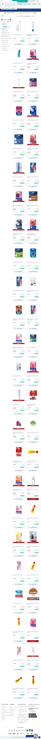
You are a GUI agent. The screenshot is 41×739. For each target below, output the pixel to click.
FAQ (10, 706)
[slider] (1, 19)
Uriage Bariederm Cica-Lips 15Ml (32, 490)
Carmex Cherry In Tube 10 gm (33, 575)
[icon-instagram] (17, 731)
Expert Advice (4, 718)
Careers (35, 0)
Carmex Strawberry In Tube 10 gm (32, 462)
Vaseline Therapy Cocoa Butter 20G (32, 604)
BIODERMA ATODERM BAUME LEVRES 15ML (32, 35)
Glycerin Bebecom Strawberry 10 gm (17, 462)
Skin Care (4, 44)
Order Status (4, 707)
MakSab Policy (12, 715)
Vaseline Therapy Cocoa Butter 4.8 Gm (32, 206)
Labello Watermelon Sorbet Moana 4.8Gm (32, 547)
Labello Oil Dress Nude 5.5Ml (18, 660)
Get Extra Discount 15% (6, 38)
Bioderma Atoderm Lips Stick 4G (18, 34)
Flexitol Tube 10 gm (17, 603)
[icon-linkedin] (14, 731)
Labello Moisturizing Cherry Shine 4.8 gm (32, 64)
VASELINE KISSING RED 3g (32, 177)
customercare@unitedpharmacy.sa (23, 707)
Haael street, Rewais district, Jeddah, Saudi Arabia (23, 711)
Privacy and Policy (5, 710)
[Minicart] (39, 4)
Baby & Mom (4, 30)
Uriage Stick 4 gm (16, 404)
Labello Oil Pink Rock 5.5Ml (18, 574)
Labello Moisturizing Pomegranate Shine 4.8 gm (31, 234)
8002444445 (33, 706)
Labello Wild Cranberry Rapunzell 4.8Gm (18, 433)
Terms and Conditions (13, 707)
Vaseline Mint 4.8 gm (32, 347)
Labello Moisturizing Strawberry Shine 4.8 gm (32, 149)
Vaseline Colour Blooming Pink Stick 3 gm (32, 319)
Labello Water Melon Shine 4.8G (33, 376)
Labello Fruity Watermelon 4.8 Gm (32, 632)
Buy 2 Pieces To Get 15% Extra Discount (6, 35)
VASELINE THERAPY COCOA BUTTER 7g (18, 319)
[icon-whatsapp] (19, 731)
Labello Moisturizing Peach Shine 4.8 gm (17, 490)
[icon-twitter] (12, 731)
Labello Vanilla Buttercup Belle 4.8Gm (17, 547)
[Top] (39, 737)
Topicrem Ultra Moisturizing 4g (33, 661)
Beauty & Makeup (5, 32)
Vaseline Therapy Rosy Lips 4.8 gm (32, 92)
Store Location (12, 710)
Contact (11, 712)
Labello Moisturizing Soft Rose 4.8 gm (18, 348)
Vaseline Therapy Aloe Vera (18, 262)
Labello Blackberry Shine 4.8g (18, 206)
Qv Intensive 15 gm (17, 63)
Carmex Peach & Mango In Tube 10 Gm (18, 689)
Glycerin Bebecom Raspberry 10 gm (31, 405)
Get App (31, 0)
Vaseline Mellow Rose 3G (18, 290)
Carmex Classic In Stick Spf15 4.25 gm (18, 632)
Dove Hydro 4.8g (17, 375)
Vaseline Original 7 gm (32, 262)
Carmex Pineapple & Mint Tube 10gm (32, 689)
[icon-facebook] (9, 731)
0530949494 (33, 711)
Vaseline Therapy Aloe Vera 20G (33, 432)
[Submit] (38, 6)
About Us (3, 709)
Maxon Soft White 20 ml (18, 91)
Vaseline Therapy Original (17, 148)
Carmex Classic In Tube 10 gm (33, 518)
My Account (3, 706)
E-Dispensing (12, 709)
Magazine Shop (5, 40)
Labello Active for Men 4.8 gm (18, 234)
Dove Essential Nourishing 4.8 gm (32, 291)
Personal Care (5, 42)
